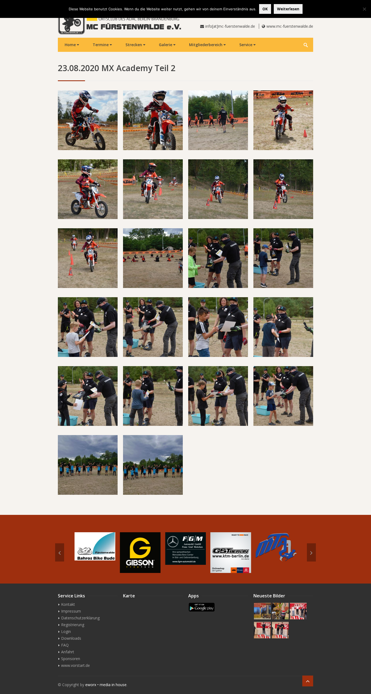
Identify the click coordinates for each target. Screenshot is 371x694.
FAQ (65, 645)
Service (246, 44)
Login (66, 631)
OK (265, 9)
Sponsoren (70, 658)
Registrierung (72, 624)
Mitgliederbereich (206, 44)
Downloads (71, 638)
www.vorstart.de (75, 665)
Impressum (71, 611)
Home (71, 44)
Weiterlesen (288, 9)
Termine (101, 44)
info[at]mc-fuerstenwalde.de (230, 26)
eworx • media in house (106, 684)
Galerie (166, 44)
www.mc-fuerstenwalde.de (289, 26)
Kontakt (68, 604)
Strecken (134, 44)
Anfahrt (67, 651)
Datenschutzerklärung (80, 617)
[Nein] (364, 9)
